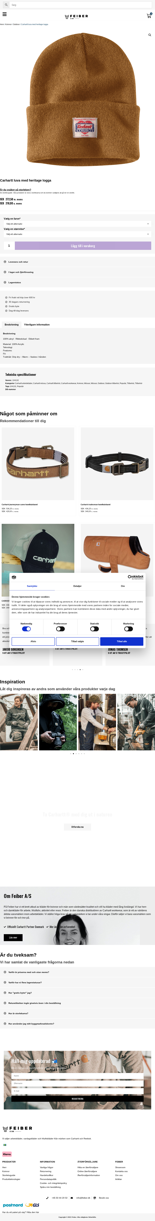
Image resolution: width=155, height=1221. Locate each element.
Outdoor (16, 24)
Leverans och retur (18, 262)
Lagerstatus (14, 282)
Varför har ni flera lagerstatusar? (25, 982)
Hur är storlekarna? (18, 1013)
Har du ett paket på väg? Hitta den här (20, 1212)
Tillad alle (122, 641)
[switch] (60, 629)
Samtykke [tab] (32, 586)
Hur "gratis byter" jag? (20, 993)
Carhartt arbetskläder (23, 383)
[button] (150, 35)
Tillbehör (130, 383)
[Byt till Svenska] (5, 1145)
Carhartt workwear (68, 383)
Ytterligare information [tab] (37, 324)
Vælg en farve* (12, 219)
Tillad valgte (77, 641)
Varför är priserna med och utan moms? (28, 972)
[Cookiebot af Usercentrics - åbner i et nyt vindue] (130, 577)
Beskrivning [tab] (12, 324)
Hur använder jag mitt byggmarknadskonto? (31, 1024)
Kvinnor (8, 24)
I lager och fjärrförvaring (20, 272)
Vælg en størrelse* (14, 229)
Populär (123, 383)
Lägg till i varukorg (83, 246)
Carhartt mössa (39, 383)
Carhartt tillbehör (53, 383)
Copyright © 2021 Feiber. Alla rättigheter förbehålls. (77, 1217)
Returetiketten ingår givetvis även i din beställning (34, 1003)
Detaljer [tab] (77, 586)
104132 (13, 386)
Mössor (87, 383)
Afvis (33, 641)
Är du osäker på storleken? (15, 189)
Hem (2, 24)
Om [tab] (123, 586)
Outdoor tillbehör (112, 383)
